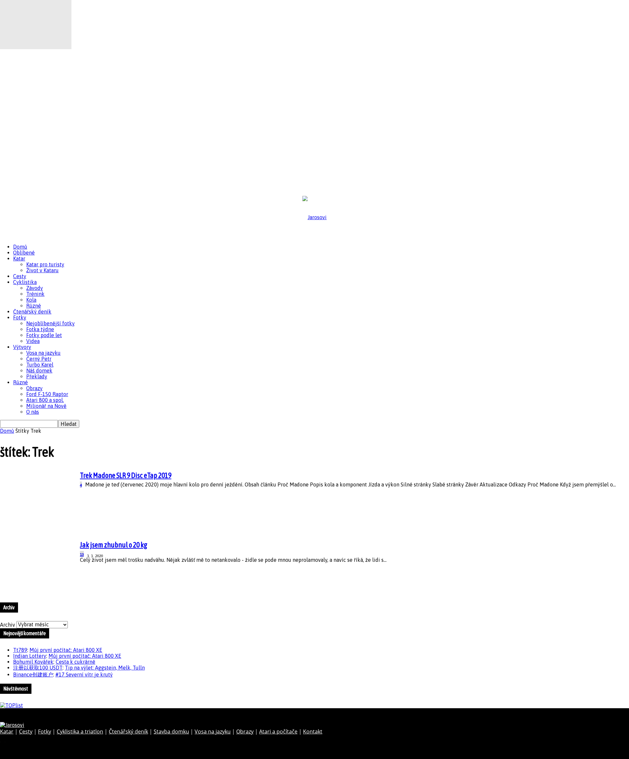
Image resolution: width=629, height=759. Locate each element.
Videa (33, 341)
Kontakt (312, 731)
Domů (20, 247)
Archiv (7, 624)
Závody (34, 288)
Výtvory (22, 347)
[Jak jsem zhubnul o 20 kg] (35, 47)
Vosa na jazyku (43, 353)
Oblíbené (24, 253)
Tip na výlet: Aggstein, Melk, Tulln (105, 668)
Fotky (19, 317)
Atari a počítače (278, 731)
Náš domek (39, 370)
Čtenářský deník (32, 311)
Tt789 (20, 650)
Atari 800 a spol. (45, 400)
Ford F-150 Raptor (47, 394)
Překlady (36, 376)
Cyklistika (25, 282)
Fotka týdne (40, 329)
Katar (19, 258)
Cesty (19, 276)
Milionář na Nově (46, 406)
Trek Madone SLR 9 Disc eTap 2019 (125, 475)
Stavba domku (171, 731)
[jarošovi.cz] (314, 217)
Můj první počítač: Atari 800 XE (65, 650)
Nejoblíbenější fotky (50, 323)
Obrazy (34, 388)
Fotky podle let (44, 335)
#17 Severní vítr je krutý (84, 674)
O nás (32, 412)
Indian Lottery (29, 656)
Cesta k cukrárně (75, 662)
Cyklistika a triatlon (80, 731)
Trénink (35, 294)
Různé (33, 306)
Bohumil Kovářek (33, 662)
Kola (31, 300)
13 (82, 554)
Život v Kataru (42, 270)
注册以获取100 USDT (38, 668)
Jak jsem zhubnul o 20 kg (113, 545)
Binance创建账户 (33, 674)
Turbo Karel (39, 365)
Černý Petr (38, 359)
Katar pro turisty (45, 264)
